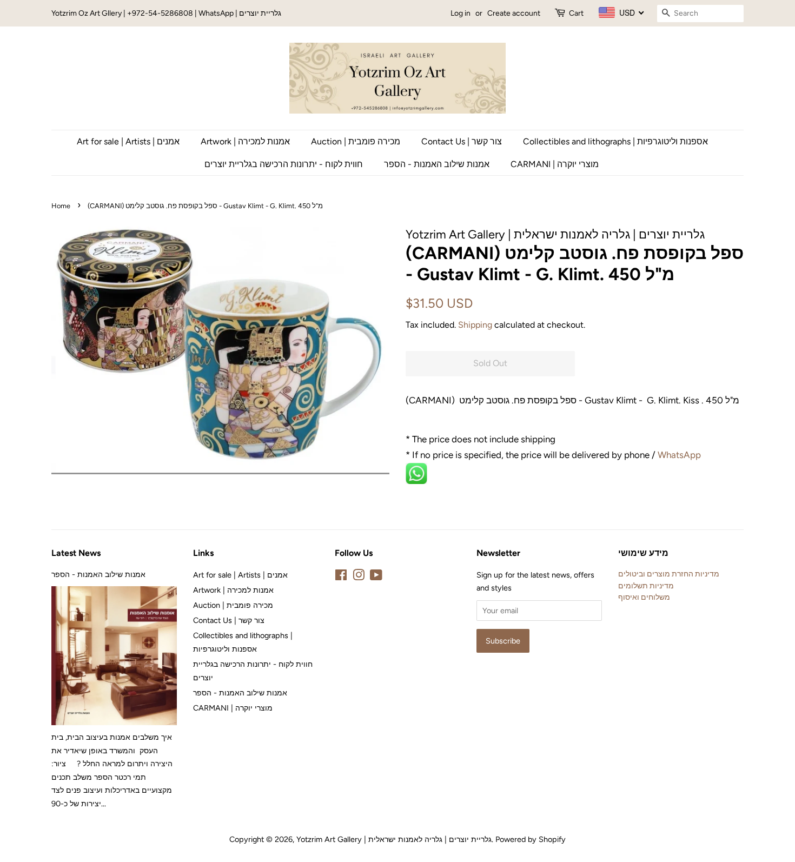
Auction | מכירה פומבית (355, 141)
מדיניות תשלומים (646, 585)
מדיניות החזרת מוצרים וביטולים (668, 573)
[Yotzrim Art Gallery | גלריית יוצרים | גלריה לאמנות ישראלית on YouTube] (376, 577)
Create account (513, 13)
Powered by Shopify (530, 839)
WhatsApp (680, 454)
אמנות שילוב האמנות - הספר (436, 164)
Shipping (475, 325)
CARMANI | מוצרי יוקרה (555, 164)
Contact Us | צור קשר (461, 141)
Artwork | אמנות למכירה (245, 141)
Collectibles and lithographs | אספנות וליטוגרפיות (615, 141)
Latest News (76, 553)
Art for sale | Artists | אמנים (128, 141)
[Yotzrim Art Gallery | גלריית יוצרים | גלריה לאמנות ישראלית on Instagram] (359, 577)
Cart (576, 13)
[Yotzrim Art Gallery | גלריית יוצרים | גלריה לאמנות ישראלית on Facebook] (341, 577)
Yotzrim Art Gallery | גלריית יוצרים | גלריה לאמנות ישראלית (394, 839)
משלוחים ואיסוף (644, 597)
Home (60, 206)
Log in (461, 13)
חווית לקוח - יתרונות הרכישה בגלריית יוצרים (283, 164)
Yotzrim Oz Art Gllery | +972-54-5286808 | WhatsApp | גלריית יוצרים (166, 13)
